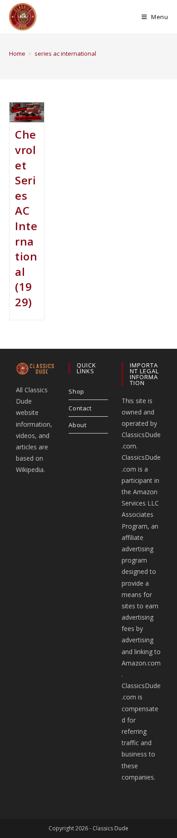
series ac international (65, 53)
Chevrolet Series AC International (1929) (26, 218)
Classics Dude (110, 828)
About (77, 425)
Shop (76, 391)
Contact (80, 408)
